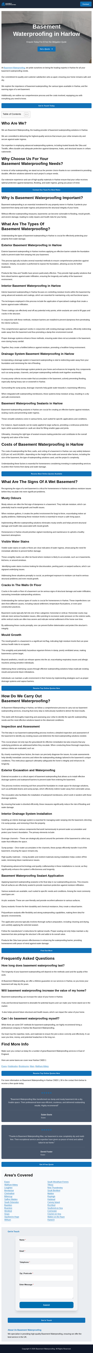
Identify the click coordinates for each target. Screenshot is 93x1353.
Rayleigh (51, 1196)
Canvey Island (53, 1202)
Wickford (8, 1211)
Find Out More (46, 951)
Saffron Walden (11, 1199)
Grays (6, 1214)
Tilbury (50, 1185)
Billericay (8, 1196)
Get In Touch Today (46, 106)
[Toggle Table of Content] (25, 114)
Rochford (51, 1205)
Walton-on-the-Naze (56, 1217)
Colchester (52, 1211)
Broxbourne (24, 1066)
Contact (86, 4)
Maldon (50, 1193)
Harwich (51, 1220)
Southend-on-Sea (55, 1208)
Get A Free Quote (46, 1164)
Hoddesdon (13, 1066)
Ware (32, 1066)
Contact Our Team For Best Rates (46, 190)
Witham (7, 1220)
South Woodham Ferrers (58, 1182)
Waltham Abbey (42, 1066)
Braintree (8, 1208)
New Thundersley (55, 1188)
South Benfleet (53, 1191)
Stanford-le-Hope (11, 1217)
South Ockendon (11, 1202)
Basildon (8, 1205)
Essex (4, 1066)
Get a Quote (45, 49)
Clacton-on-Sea (54, 1214)
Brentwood (9, 1191)
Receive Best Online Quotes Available (46, 474)
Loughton (8, 1188)
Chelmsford (9, 1193)
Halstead (51, 1199)
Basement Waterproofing (14, 68)
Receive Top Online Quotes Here (46, 688)
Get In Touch (46, 1320)
